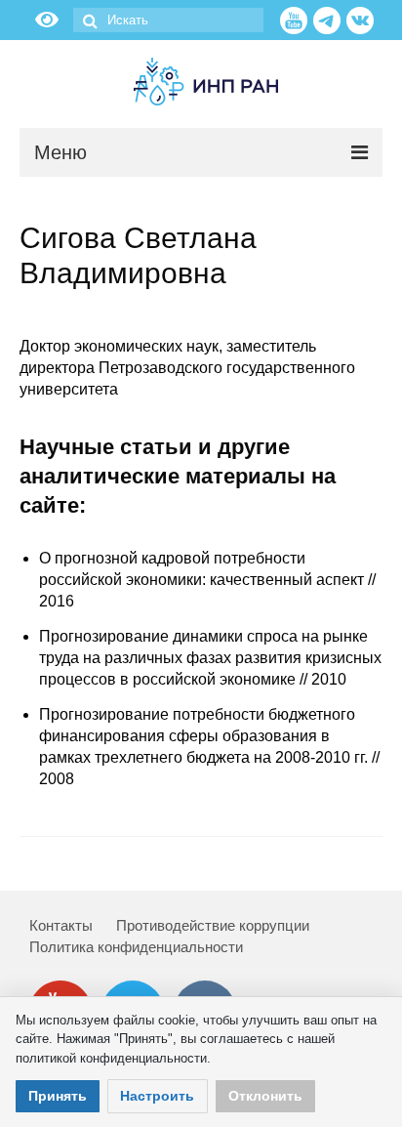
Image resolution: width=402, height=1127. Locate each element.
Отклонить (265, 1096)
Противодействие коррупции (212, 925)
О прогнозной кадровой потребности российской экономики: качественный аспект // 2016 (207, 579)
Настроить (157, 1096)
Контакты (61, 925)
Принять (57, 1096)
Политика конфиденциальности (136, 947)
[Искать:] (168, 20)
